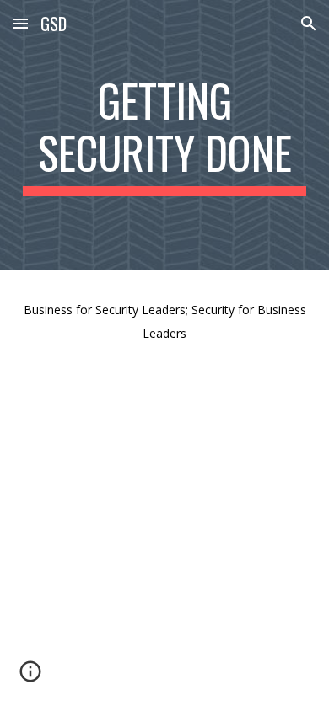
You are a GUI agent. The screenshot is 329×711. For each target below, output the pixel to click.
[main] (164, 135)
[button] (20, 23)
